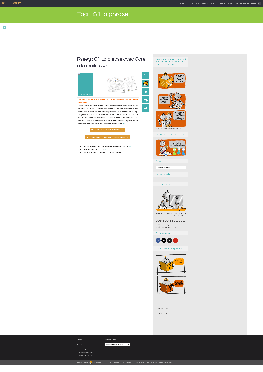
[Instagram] (163, 240)
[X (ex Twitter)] (169, 240)
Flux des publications (84, 350)
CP (180, 4)
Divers (253, 4)
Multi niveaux (202, 4)
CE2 (188, 4)
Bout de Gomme (12, 3)
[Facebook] (158, 240)
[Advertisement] (131, 38)
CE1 (183, 4)
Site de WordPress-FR (84, 355)
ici (123, 124)
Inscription (80, 344)
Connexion (80, 347)
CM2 (192, 4)
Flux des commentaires (85, 352)
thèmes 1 (221, 4)
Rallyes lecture (242, 4)
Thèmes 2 (230, 4)
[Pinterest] (175, 240)
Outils (213, 4)
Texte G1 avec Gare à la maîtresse (108, 130)
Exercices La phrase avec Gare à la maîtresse (109, 137)
